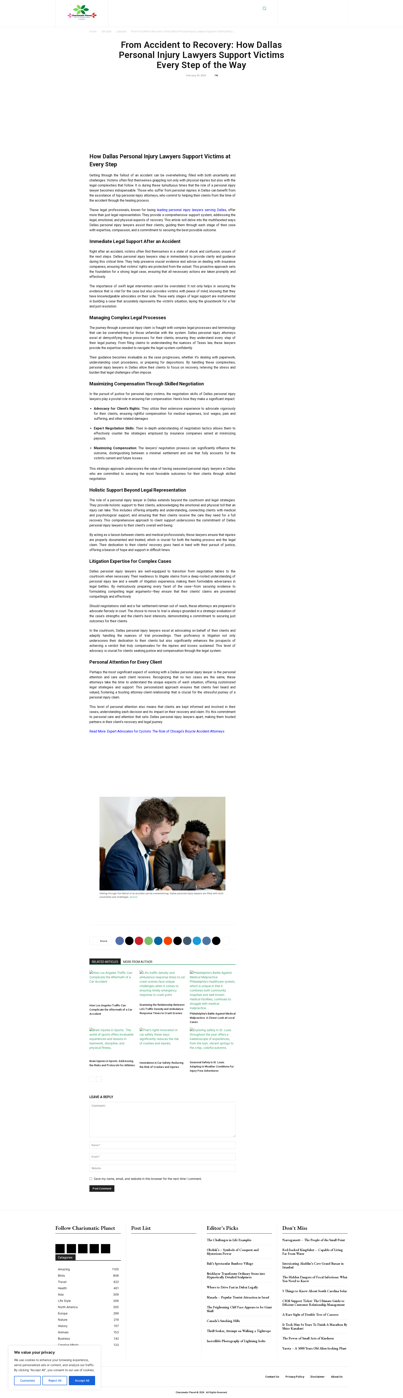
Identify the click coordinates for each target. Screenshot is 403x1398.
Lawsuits (121, 31)
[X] (309, 11)
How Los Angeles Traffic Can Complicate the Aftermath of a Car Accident (110, 1009)
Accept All (82, 1380)
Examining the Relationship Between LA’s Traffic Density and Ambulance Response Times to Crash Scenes (162, 1009)
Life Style (106, 31)
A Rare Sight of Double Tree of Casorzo (310, 1314)
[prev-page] (92, 1079)
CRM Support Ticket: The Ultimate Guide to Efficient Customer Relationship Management (313, 1303)
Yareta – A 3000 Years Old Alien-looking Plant (314, 1348)
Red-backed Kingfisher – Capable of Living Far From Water (312, 1252)
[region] (54, 1367)
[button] (264, 8)
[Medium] (321, 4)
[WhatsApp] (148, 941)
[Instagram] (308, 4)
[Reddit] (335, 4)
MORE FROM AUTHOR (137, 962)
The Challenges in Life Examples (229, 1240)
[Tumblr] (187, 941)
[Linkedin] (314, 4)
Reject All (54, 1380)
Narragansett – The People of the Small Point (313, 1240)
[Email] (177, 941)
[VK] (206, 941)
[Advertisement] (162, 116)
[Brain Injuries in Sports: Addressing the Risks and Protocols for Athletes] (112, 1043)
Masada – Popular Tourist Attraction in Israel (238, 1297)
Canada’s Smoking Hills (223, 1321)
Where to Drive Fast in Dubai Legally (232, 1287)
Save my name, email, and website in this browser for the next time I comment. (148, 1178)
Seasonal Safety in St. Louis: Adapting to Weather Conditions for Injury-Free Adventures (212, 1066)
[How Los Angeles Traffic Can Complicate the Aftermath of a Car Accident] (112, 986)
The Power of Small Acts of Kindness (308, 1338)
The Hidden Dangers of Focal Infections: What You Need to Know (314, 1279)
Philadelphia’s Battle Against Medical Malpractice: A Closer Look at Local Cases (213, 1018)
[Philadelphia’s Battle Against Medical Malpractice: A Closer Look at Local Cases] (213, 990)
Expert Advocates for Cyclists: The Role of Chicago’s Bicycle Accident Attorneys (165, 731)
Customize (27, 1380)
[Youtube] (322, 11)
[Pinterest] (328, 4)
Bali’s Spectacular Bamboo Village (230, 1263)
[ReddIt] (168, 941)
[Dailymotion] (287, 4)
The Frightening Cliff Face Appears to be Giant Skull (239, 1309)
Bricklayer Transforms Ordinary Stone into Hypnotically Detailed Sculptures (236, 1275)
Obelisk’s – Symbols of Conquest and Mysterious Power (233, 1252)
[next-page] (98, 1079)
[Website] (315, 11)
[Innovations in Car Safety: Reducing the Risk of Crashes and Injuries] (162, 1043)
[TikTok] (302, 11)
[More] (226, 941)
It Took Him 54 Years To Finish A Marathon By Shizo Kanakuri (314, 1326)
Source (133, 896)
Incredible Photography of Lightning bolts (236, 1341)
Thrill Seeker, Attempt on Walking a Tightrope (239, 1331)
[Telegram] (197, 941)
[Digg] (216, 941)
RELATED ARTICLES (105, 962)
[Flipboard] (301, 4)
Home (93, 31)
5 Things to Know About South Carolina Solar (314, 1291)
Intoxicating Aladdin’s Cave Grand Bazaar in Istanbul (313, 1265)
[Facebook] (294, 4)
